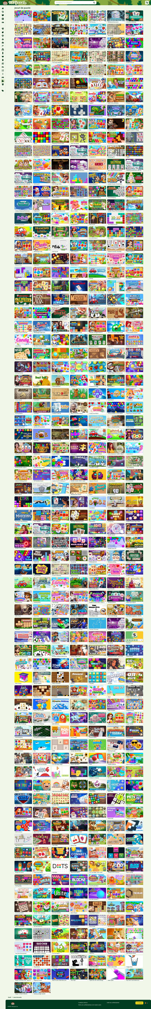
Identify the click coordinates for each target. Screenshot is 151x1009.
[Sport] (2, 84)
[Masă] (2, 63)
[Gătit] (2, 56)
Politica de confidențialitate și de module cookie (89, 1005)
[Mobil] (2, 74)
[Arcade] (2, 39)
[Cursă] (2, 46)
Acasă (9, 997)
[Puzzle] (2, 81)
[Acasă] (2, 8)
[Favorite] (2, 15)
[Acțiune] (2, 32)
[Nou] (2, 19)
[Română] (146, 1003)
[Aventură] (2, 42)
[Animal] (2, 35)
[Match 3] (2, 70)
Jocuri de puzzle (17, 997)
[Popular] (2, 22)
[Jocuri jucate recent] (147, 3)
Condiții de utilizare (83, 1002)
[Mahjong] (2, 60)
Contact (140, 1003)
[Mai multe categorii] (2, 90)
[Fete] (2, 49)
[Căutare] (94, 2)
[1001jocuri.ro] (14, 2)
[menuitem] (2, 8)
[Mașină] (2, 67)
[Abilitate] (2, 28)
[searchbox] (75, 2)
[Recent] (2, 12)
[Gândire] (2, 53)
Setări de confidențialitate (113, 1002)
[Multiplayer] (2, 77)
